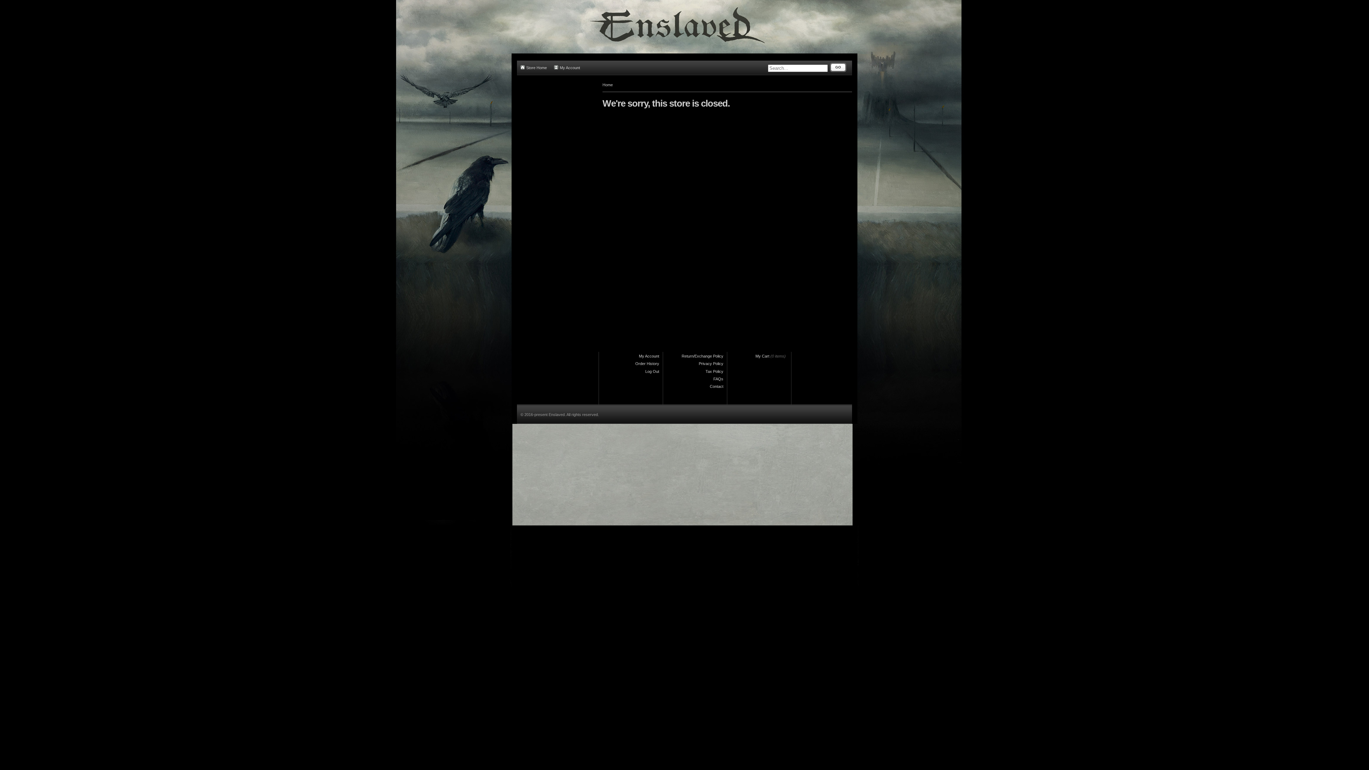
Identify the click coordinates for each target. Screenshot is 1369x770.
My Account (570, 68)
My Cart (762, 356)
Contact (716, 386)
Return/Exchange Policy (702, 356)
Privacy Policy (711, 363)
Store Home (536, 68)
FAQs (718, 379)
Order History (647, 363)
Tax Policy (714, 371)
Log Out (652, 371)
